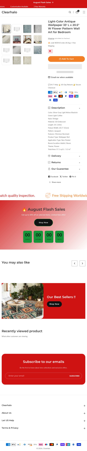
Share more (56, 182)
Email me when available (62, 77)
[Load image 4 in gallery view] (37, 29)
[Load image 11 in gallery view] (27, 50)
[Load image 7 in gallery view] (27, 39)
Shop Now (43, 222)
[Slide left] (2, 26)
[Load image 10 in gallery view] (16, 50)
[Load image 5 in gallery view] (6, 39)
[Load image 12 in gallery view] (37, 50)
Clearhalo (46, 448)
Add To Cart (68, 59)
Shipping (51, 38)
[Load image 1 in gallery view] (6, 29)
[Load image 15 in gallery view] (27, 60)
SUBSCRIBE (74, 376)
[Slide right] (41, 71)
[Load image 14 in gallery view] (16, 60)
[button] (65, 66)
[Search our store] (71, 12)
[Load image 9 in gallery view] (6, 50)
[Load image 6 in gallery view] (16, 39)
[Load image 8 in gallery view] (37, 39)
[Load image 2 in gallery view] (16, 29)
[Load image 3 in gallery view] (27, 29)
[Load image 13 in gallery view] (6, 60)
